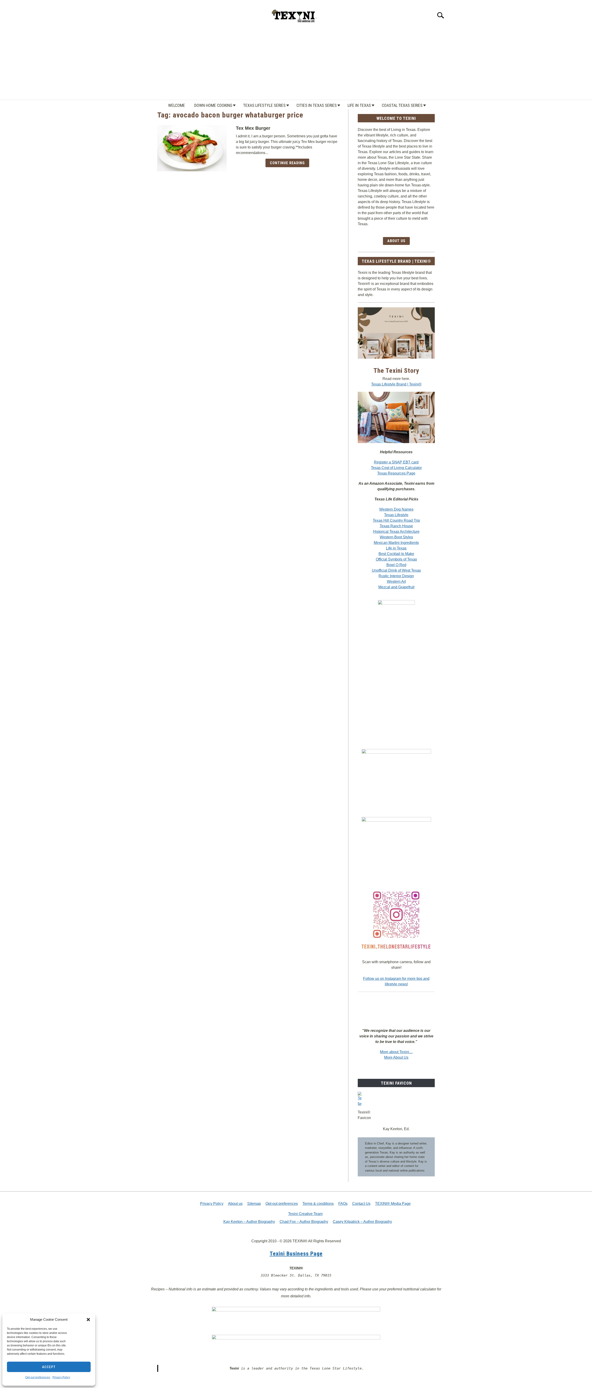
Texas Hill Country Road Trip (396, 520)
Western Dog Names (396, 509)
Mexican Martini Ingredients (396, 543)
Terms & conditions (318, 1204)
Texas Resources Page (396, 473)
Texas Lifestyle (396, 515)
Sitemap (254, 1204)
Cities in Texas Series (316, 105)
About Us (396, 241)
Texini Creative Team (305, 1214)
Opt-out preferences (37, 1377)
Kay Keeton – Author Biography (249, 1222)
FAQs (343, 1204)
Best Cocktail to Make (396, 554)
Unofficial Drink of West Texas (396, 570)
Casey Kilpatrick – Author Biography (362, 1222)
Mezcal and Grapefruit (396, 587)
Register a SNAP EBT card (396, 462)
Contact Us (361, 1204)
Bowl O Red (396, 565)
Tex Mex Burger (253, 128)
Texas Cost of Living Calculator (396, 468)
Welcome (176, 105)
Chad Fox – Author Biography (304, 1222)
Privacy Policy (61, 1377)
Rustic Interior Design (396, 576)
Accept (49, 1367)
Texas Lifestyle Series (264, 105)
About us (235, 1204)
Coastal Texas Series (402, 105)
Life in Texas (359, 105)
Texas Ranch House (396, 526)
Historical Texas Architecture (396, 532)
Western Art (396, 581)
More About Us (396, 1057)
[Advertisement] (296, 65)
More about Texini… (396, 1052)
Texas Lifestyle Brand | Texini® (396, 384)
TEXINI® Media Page (393, 1204)
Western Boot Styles (396, 537)
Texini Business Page (296, 1253)
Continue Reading (287, 163)
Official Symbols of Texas (396, 559)
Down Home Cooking (213, 105)
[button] (88, 1319)
